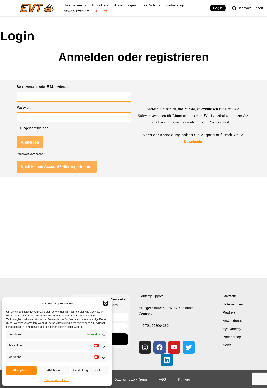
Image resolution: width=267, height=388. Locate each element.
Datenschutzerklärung (56, 380)
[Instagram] (145, 347)
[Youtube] (174, 347)
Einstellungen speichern (89, 370)
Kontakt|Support (251, 8)
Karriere (184, 379)
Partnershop (175, 5)
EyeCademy (151, 5)
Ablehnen (53, 370)
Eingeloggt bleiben (33, 128)
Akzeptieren (21, 370)
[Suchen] (234, 8)
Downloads (193, 142)
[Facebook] (159, 347)
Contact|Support (151, 296)
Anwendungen (125, 5)
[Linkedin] (167, 360)
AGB (162, 379)
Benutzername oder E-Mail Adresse (43, 86)
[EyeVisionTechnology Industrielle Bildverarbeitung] (38, 8)
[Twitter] (189, 347)
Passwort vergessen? (31, 153)
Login (217, 8)
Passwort (23, 107)
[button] (105, 303)
